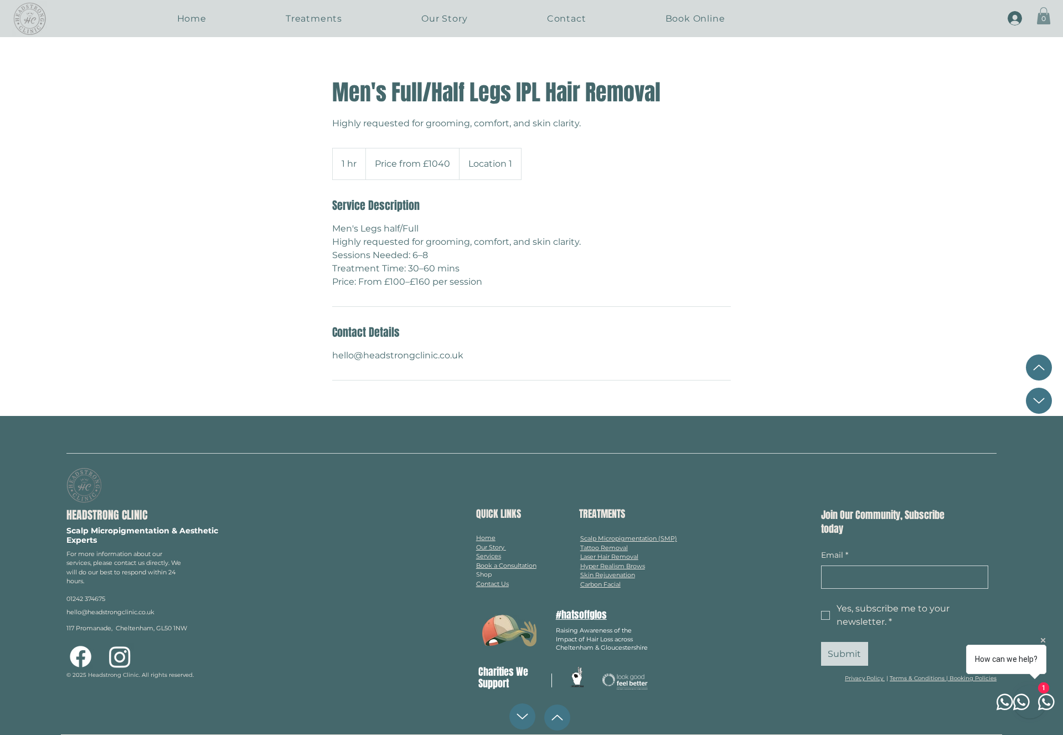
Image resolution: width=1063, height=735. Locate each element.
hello (73, 612)
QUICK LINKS (498, 514)
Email (834, 555)
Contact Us (492, 584)
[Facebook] (80, 657)
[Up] (1039, 367)
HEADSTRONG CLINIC (106, 515)
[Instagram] (120, 657)
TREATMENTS (602, 514)
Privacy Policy (865, 678)
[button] (1043, 15)
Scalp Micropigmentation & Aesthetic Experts (142, 535)
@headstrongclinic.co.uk (117, 612)
